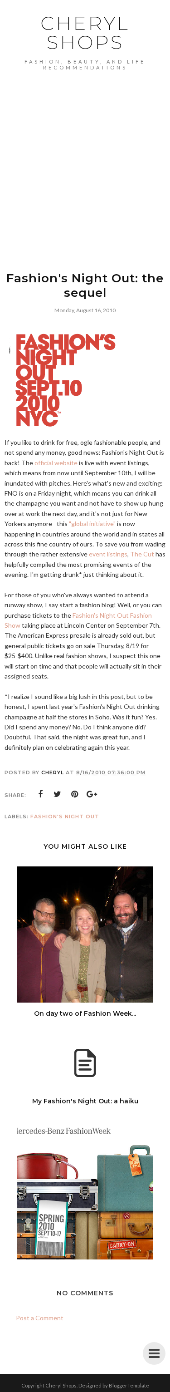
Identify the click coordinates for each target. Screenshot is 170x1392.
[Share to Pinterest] (75, 794)
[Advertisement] (85, 160)
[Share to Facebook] (40, 794)
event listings (108, 554)
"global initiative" (92, 523)
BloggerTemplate (129, 1385)
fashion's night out (64, 816)
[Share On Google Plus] (92, 794)
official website (56, 463)
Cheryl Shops (85, 32)
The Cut (142, 554)
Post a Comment (39, 1318)
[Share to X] (57, 794)
